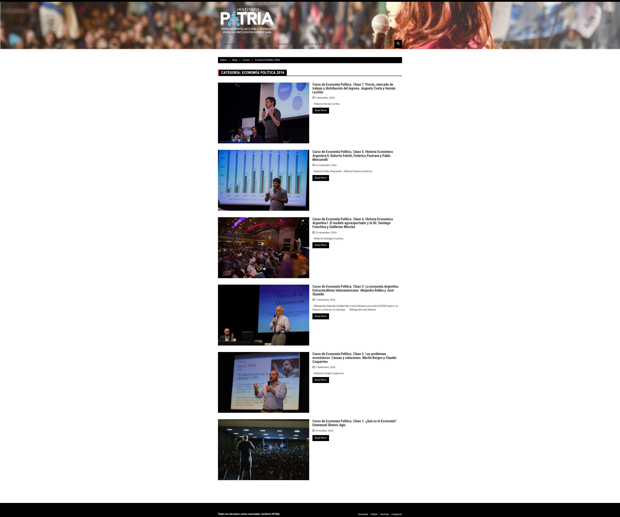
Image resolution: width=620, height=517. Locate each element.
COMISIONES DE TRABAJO (310, 44)
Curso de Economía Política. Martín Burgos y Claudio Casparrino (354, 358)
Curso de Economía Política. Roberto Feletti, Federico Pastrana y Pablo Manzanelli (352, 155)
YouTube (384, 514)
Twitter (374, 514)
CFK (246, 44)
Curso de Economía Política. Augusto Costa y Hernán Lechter (353, 88)
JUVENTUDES (262, 44)
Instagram (396, 514)
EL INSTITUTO (228, 44)
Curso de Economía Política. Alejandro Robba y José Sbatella (355, 290)
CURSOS (337, 44)
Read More (321, 110)
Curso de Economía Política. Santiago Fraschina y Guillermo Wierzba (352, 223)
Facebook (363, 514)
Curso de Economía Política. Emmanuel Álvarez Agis (354, 423)
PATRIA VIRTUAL (358, 44)
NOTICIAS (282, 44)
